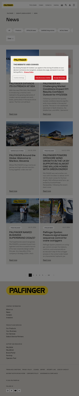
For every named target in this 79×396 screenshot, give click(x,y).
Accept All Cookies (59, 78)
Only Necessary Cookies (43, 78)
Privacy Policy (28, 72)
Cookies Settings (19, 78)
